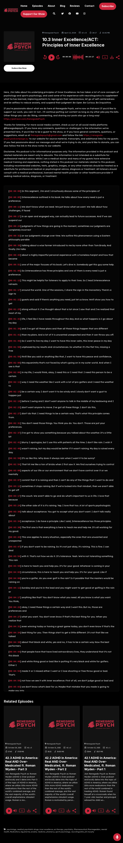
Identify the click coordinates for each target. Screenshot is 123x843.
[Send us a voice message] (117, 837)
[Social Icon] (62, 14)
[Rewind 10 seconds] (45, 57)
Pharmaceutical (80, 829)
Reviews (75, 5)
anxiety (34, 832)
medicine (41, 832)
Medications (15, 832)
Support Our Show (34, 14)
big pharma (25, 832)
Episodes (37, 5)
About (51, 5)
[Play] (51, 57)
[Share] (117, 57)
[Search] (54, 14)
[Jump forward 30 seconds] (58, 57)
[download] (112, 57)
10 (83, 33)
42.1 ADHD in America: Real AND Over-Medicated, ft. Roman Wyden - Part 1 (100, 763)
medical (20, 829)
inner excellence (46, 829)
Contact (89, 5)
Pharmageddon (93, 829)
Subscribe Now (19, 68)
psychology (11, 829)
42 (28, 748)
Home (24, 5)
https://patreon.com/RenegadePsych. (24, 118)
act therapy (58, 829)
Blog (62, 5)
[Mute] (98, 57)
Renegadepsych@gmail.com (46, 135)
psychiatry (68, 829)
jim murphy (89, 832)
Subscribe (108, 6)
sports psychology (62, 832)
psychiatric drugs (31, 829)
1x (105, 57)
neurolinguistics (77, 832)
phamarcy (50, 832)
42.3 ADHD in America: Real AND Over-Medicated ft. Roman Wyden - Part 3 (21, 763)
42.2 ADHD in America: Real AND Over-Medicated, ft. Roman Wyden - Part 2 (61, 763)
